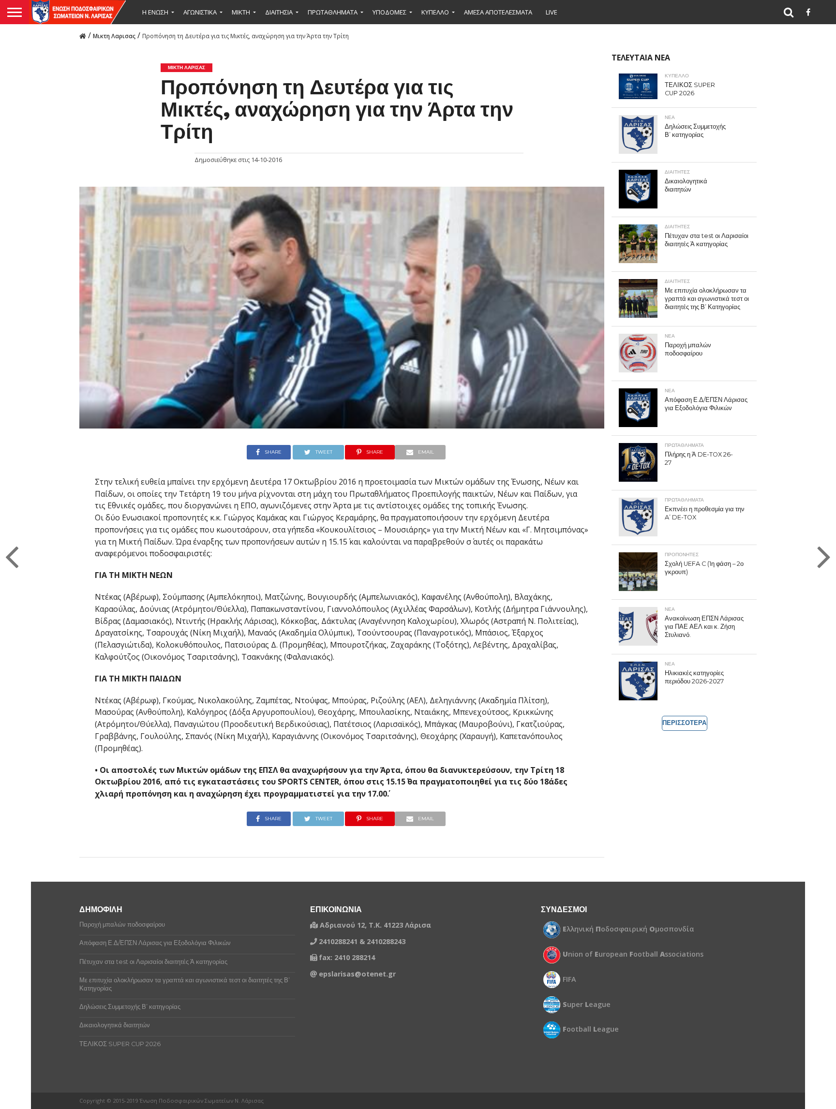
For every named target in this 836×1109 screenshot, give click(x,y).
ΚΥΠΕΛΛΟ (435, 12)
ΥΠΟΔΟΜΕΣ (389, 12)
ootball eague (591, 1029)
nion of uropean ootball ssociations (633, 954)
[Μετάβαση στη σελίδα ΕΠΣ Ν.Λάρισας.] (82, 35)
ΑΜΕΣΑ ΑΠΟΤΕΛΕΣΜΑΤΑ (498, 12)
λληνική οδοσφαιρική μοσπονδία (628, 929)
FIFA (569, 979)
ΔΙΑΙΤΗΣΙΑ (279, 12)
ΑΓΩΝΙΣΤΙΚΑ (200, 12)
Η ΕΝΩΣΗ (155, 12)
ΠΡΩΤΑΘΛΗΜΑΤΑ (333, 12)
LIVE (551, 12)
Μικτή (241, 12)
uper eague (587, 1004)
